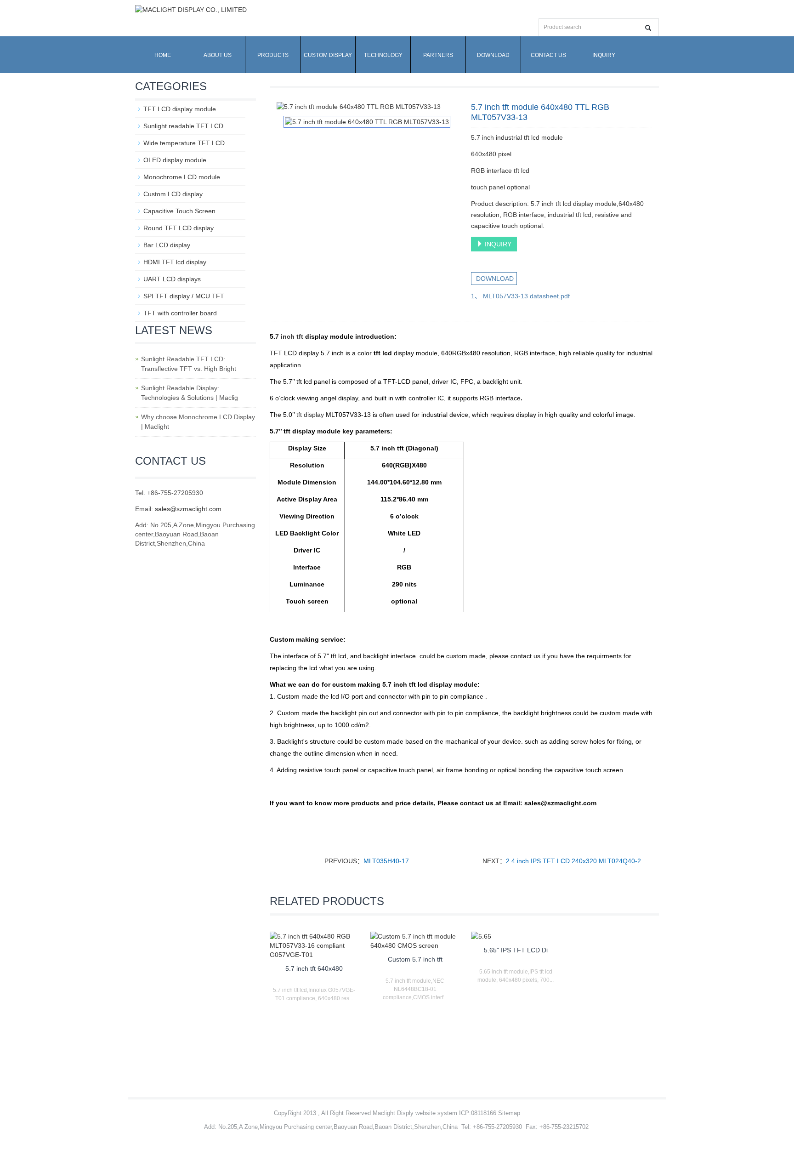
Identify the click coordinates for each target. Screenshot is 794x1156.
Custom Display (328, 55)
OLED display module (174, 160)
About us (218, 55)
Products (273, 55)
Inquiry (603, 55)
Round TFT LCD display (178, 228)
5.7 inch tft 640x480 (314, 968)
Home (162, 55)
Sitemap (509, 1113)
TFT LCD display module (179, 109)
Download (493, 55)
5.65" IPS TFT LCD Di (516, 950)
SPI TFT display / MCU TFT (183, 296)
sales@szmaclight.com (188, 509)
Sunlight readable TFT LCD (183, 126)
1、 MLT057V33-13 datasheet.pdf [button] (520, 296)
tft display (310, 414)
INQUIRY (497, 244)
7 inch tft (289, 336)
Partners (438, 55)
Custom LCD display (173, 194)
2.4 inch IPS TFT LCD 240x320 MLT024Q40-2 (573, 861)
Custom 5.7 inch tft (415, 959)
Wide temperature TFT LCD (184, 143)
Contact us (548, 55)
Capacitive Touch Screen (179, 211)
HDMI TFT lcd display (174, 262)
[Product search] (648, 27)
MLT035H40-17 (386, 861)
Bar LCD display (166, 245)
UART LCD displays (172, 279)
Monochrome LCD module (181, 177)
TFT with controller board (180, 313)
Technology (383, 55)
